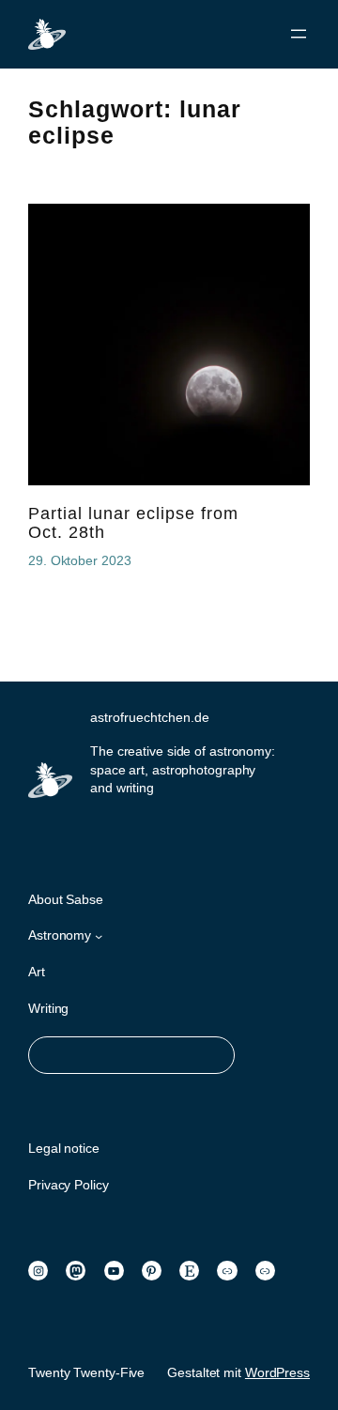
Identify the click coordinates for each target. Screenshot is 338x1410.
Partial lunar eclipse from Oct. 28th (133, 523)
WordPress (277, 1372)
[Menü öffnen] (298, 34)
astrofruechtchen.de (149, 717)
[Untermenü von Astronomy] (98, 936)
